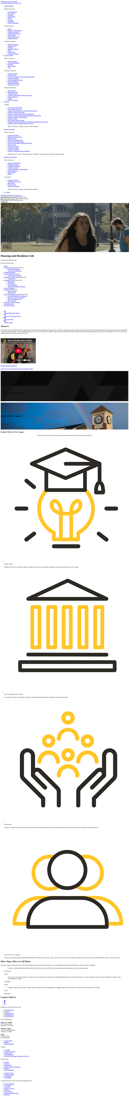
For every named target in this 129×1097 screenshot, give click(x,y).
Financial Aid (11, 52)
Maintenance (11, 282)
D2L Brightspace (12, 12)
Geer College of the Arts (14, 109)
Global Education (9, 1074)
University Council (13, 180)
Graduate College (12, 118)
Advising (10, 47)
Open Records (8, 1091)
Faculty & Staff (8, 55)
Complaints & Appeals (14, 166)
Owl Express (11, 13)
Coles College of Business (15, 107)
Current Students (9, 6)
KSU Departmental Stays (15, 299)
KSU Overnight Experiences (12, 294)
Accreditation (8, 1085)
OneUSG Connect (13, 100)
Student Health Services (14, 33)
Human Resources (13, 92)
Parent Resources (9, 304)
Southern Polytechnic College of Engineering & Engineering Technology (28, 122)
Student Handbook (13, 49)
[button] (13, 197)
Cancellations (11, 278)
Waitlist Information (9, 272)
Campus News (8, 1053)
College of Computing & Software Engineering (21, 114)
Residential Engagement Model (16, 286)
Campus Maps (8, 1041)
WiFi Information (12, 285)
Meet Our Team (12, 291)
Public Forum (11, 172)
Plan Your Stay (12, 301)
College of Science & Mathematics (17, 117)
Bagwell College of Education (16, 112)
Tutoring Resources (13, 44)
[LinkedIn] (66, 1013)
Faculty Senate (12, 185)
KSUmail (10, 15)
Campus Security (9, 1073)
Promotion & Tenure (13, 83)
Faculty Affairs (12, 75)
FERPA (10, 174)
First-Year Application (14, 269)
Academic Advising (13, 148)
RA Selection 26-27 (9, 305)
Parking (6, 1042)
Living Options (8, 274)
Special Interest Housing (14, 275)
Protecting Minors (13, 171)
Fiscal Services (12, 145)
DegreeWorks (11, 16)
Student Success (12, 46)
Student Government (13, 186)
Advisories (7, 1087)
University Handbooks (14, 163)
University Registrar (13, 54)
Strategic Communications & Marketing (19, 151)
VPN (9, 67)
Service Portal (11, 35)
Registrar (6, 1068)
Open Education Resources (15, 80)
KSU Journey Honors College (16, 120)
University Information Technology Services (20, 95)
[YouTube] (66, 1016)
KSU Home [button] (4, 3)
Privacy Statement (9, 1083)
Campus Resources (9, 288)
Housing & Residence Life (15, 140)
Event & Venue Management (16, 141)
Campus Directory (13, 38)
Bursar (9, 50)
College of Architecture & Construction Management (22, 111)
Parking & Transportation (15, 30)
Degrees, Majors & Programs (12, 1067)
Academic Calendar (9, 1051)
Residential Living (9, 280)
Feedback (7, 1090)
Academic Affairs (12, 73)
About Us (7, 290)
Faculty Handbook (13, 81)
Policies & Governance (10, 157)
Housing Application (10, 267)
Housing (6, 1063)
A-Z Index (7, 192)
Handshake (11, 21)
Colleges (6, 101)
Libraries (6, 1062)
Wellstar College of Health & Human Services (20, 123)
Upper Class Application (14, 271)
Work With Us (12, 293)
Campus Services (12, 94)
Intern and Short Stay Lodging (16, 297)
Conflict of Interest (13, 168)
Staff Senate (11, 183)
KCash (10, 18)
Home (6, 266)
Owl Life (10, 20)
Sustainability (8, 1076)
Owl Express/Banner (13, 63)
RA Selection (11, 283)
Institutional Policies (13, 164)
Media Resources (9, 1044)
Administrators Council (14, 181)
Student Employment (13, 37)
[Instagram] (4, 1001)
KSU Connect (12, 66)
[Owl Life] (5, 1004)
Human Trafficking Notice (11, 1093)
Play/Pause (4, 202)
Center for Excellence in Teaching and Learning (21, 77)
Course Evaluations (13, 23)
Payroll (10, 98)
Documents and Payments (11, 277)
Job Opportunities (9, 1070)
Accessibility (7, 1078)
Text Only (7, 1095)
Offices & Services (9, 129)
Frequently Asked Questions (12, 302)
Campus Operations (13, 149)
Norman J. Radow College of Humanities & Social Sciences (24, 115)
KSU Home (4, 195)
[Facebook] (4, 1002)
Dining (10, 29)
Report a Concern (9, 1088)
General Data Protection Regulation (17, 169)
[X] (66, 1012)
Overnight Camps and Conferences (17, 296)
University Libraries (13, 32)
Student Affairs (12, 138)
